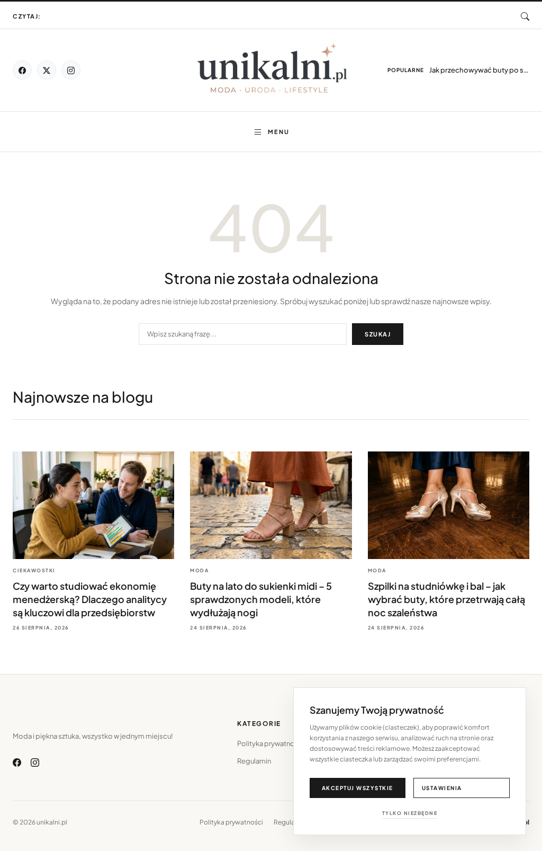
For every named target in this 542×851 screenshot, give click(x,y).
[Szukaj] (525, 16)
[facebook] (22, 69)
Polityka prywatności (270, 743)
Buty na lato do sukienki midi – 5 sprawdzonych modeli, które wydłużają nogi (287, 11)
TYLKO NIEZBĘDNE (410, 813)
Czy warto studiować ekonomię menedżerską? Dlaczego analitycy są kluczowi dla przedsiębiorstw (287, 17)
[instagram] (70, 69)
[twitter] (46, 69)
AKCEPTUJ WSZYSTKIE (357, 788)
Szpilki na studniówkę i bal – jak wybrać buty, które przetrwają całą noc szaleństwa (446, 599)
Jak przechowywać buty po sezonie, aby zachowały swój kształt (479, 70)
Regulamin (254, 761)
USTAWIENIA (442, 788)
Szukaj (378, 334)
